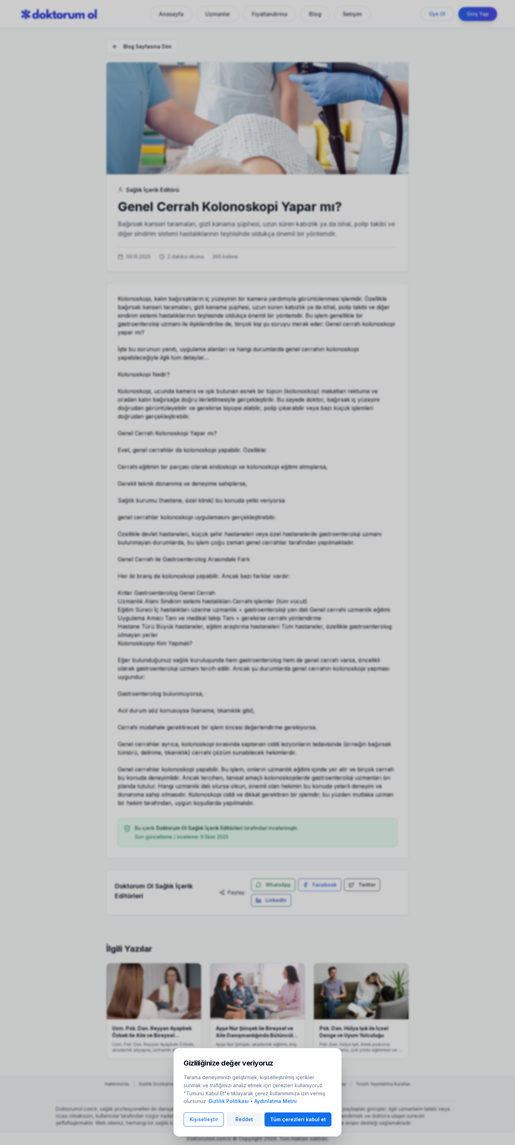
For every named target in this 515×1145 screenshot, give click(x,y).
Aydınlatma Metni (275, 1101)
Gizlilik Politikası (228, 1101)
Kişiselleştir (204, 1119)
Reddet (244, 1119)
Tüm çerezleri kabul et (298, 1119)
